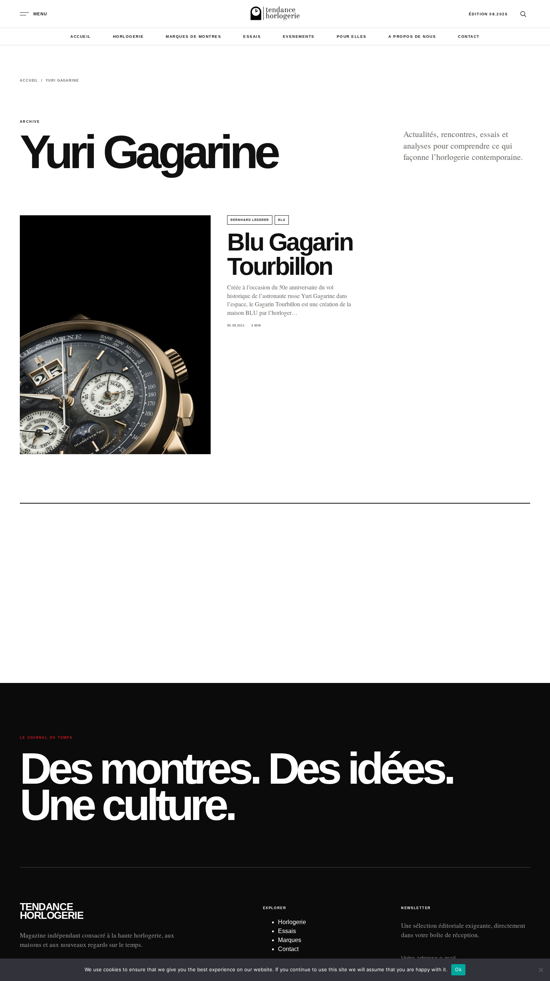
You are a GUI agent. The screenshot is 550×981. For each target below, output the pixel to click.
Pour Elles (352, 36)
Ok (458, 969)
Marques (289, 940)
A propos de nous (412, 36)
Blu (281, 220)
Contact (469, 36)
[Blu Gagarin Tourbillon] (115, 334)
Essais (252, 36)
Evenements (299, 36)
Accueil (80, 36)
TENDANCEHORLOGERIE (51, 911)
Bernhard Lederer (249, 220)
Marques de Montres (193, 36)
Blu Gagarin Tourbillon (289, 254)
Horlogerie (128, 36)
